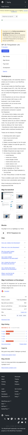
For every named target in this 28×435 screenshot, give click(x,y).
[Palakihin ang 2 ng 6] (11, 203)
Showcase (17, 376)
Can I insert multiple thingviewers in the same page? (9, 257)
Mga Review (6, 60)
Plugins (16, 381)
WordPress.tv (5, 396)
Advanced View (5, 319)
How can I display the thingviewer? (10, 243)
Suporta (5, 71)
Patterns (17, 384)
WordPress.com (6, 401)
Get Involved (18, 389)
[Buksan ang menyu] (25, 2)
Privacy (3, 384)
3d (17, 315)
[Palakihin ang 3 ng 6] (11, 213)
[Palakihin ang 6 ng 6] (24, 214)
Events (16, 391)
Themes (17, 379)
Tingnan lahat (23, 344)
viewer (24, 315)
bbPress (4, 406)
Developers (4, 394)
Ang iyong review (5, 344)
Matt (3, 403)
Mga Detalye (6, 56)
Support (3, 391)
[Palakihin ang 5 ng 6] (24, 204)
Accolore (5, 47)
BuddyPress (5, 409)
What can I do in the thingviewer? (10, 247)
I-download (5, 51)
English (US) (24, 312)
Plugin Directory (5, 6)
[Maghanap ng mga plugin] (16, 16)
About (3, 376)
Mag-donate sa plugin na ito (8, 367)
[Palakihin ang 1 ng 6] (11, 194)
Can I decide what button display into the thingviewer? (9, 268)
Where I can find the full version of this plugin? (7, 274)
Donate (17, 394)
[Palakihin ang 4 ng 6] (24, 194)
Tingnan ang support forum (8, 354)
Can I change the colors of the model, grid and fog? (8, 263)
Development (6, 67)
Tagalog (7, 415)
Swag (17, 396)
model (20, 315)
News (2, 379)
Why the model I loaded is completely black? (7, 252)
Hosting (3, 381)
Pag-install (5, 64)
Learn (2, 389)
